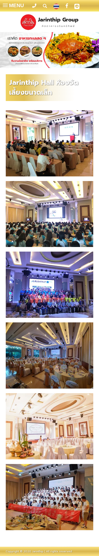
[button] (7, 50)
